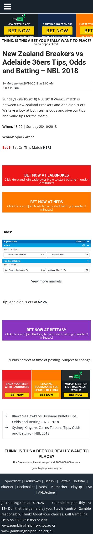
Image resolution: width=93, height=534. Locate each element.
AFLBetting (46, 492)
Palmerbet (59, 487)
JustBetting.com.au (16, 502)
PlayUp (76, 487)
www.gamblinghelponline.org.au (27, 531)
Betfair (64, 481)
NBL (16, 88)
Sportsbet (13, 481)
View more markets (46, 281)
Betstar (79, 481)
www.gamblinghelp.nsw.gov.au (26, 525)
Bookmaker (26, 487)
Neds (43, 487)
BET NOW (19, 31)
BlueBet (7, 487)
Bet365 (50, 481)
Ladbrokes (32, 481)
